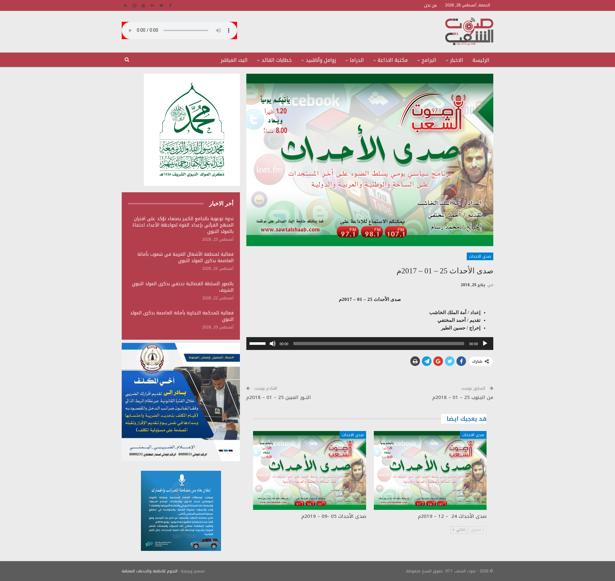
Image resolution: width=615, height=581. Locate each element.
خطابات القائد (276, 60)
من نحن (430, 5)
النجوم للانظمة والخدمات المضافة (149, 571)
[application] (369, 343)
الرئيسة (480, 60)
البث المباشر (234, 60)
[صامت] (272, 343)
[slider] (258, 343)
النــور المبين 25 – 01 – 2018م (278, 397)
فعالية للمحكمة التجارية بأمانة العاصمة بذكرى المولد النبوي (182, 316)
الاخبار (456, 60)
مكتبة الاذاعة (393, 60)
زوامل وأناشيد (321, 60)
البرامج (429, 60)
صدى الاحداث (480, 256)
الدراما (357, 60)
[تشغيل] (485, 343)
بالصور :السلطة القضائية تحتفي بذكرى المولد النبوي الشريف (183, 287)
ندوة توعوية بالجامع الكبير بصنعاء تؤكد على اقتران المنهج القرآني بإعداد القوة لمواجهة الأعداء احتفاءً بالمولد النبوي (183, 225)
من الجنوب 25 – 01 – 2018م (462, 397)
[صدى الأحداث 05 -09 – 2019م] (309, 470)
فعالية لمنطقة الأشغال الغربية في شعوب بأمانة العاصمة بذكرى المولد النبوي (185, 257)
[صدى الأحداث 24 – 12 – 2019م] (430, 470)
